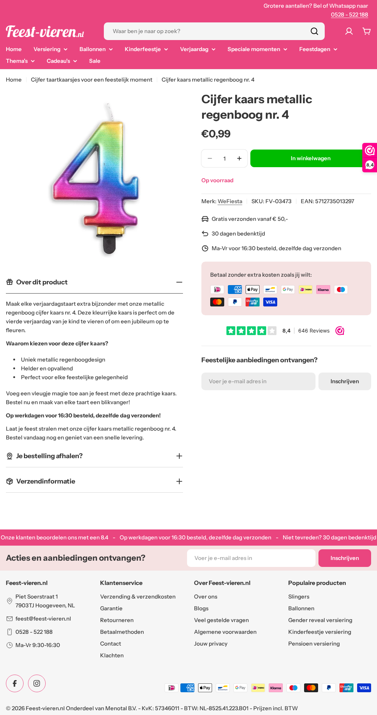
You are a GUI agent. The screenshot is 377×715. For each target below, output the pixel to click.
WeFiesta (230, 201)
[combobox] (214, 31)
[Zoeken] (314, 31)
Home (14, 79)
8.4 (104, 537)
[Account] (349, 31)
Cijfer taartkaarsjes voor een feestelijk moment (91, 79)
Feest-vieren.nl (45, 708)
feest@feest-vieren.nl (43, 618)
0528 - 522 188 (349, 14)
